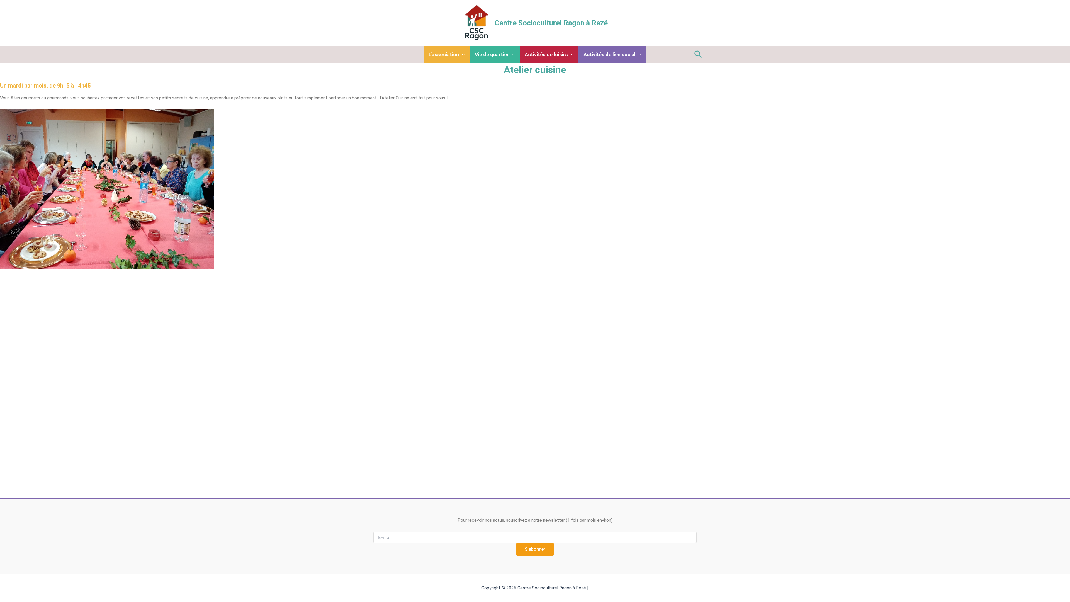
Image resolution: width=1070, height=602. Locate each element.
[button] (698, 54)
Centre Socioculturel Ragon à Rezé (551, 23)
